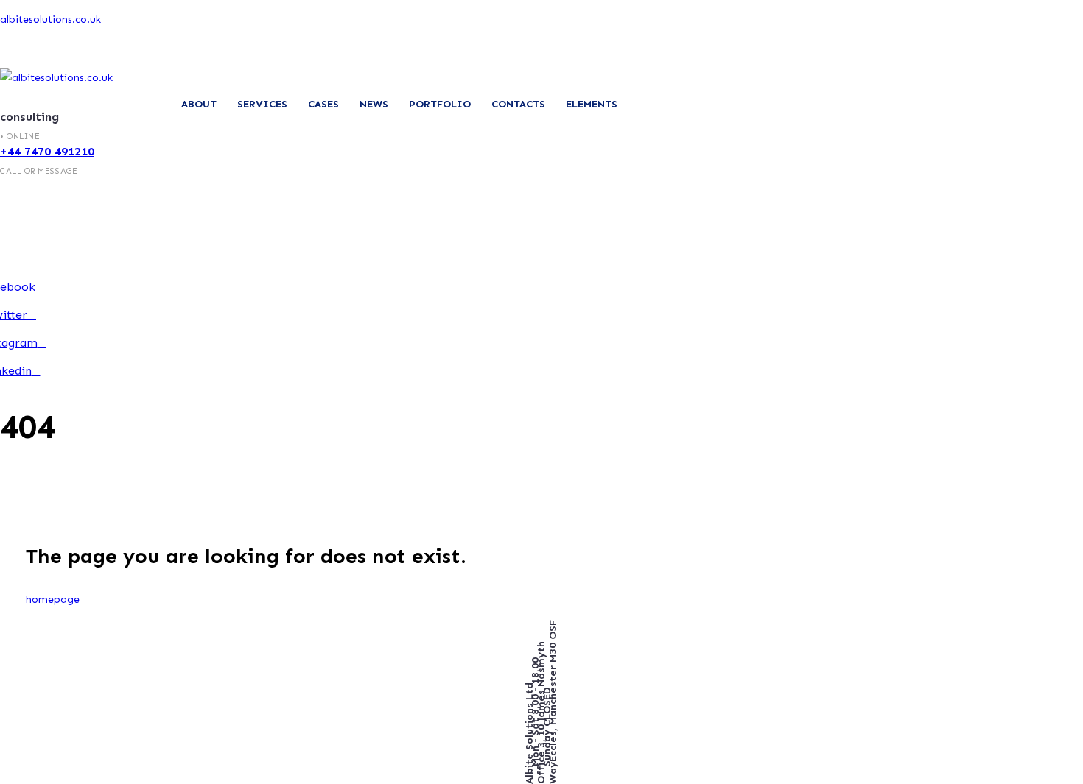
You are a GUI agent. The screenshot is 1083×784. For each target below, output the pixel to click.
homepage (54, 599)
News (374, 104)
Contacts (518, 104)
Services (262, 104)
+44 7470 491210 (47, 151)
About (199, 104)
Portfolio (440, 104)
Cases (323, 104)
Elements (591, 104)
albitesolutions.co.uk (50, 19)
